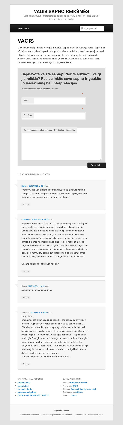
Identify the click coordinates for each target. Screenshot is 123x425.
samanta (25, 219)
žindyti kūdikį (24, 382)
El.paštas (28, 115)
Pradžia (25, 28)
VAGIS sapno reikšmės (61, 11)
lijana (23, 186)
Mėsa (74, 395)
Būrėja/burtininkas (78, 382)
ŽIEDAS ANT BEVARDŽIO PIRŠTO (33, 395)
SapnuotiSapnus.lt (61, 410)
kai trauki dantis (25, 389)
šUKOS (74, 385)
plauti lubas (23, 385)
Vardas (27, 100)
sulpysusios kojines (27, 392)
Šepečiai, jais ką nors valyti (83, 389)
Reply (26, 204)
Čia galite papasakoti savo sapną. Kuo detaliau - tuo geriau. (49, 130)
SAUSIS (79, 392)
